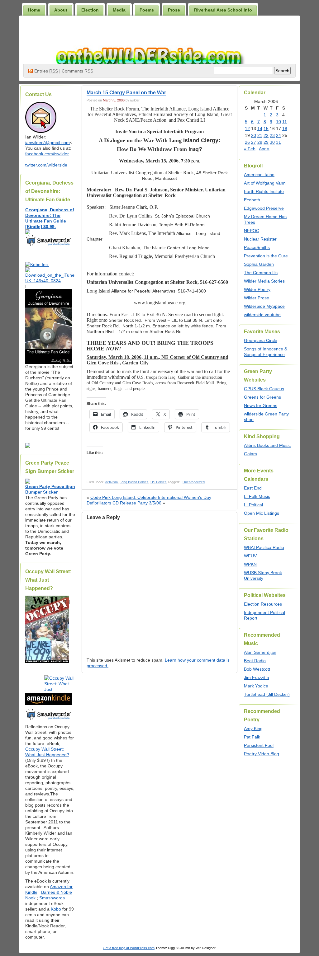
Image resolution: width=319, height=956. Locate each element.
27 (253, 142)
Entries (46, 70)
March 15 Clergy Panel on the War (126, 92)
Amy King (253, 728)
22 (266, 135)
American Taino (259, 174)
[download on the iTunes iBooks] (50, 280)
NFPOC (251, 230)
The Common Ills (261, 272)
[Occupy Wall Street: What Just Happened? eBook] (48, 719)
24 (278, 135)
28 (259, 142)
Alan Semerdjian (260, 652)
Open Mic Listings (261, 513)
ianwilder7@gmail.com (47, 142)
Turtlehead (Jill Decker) (267, 694)
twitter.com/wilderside (46, 164)
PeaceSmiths (257, 247)
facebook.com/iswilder (47, 153)
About (60, 9)
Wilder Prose (256, 297)
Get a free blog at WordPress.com (129, 948)
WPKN (250, 564)
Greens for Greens (262, 397)
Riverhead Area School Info (223, 9)
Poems (147, 9)
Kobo (56, 909)
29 (266, 142)
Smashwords (52, 897)
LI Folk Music (257, 496)
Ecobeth (252, 199)
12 (247, 128)
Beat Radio (255, 660)
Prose (174, 9)
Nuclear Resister (260, 239)
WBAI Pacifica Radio (264, 547)
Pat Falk (252, 736)
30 (272, 142)
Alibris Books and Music (267, 445)
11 (284, 121)
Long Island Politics (134, 482)
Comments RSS (77, 70)
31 (278, 142)
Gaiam (250, 453)
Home (34, 9)
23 (272, 135)
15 (266, 128)
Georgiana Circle (260, 340)
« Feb (249, 148)
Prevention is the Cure (266, 255)
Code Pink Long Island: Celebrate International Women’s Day (150, 497)
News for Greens (260, 405)
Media (119, 9)
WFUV (250, 555)
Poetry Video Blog (261, 753)
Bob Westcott (257, 669)
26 (247, 142)
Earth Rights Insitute (264, 191)
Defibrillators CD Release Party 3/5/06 (124, 502)
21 (259, 135)
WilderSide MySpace (264, 306)
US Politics (158, 482)
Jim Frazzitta (256, 677)
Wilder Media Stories (264, 281)
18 (284, 128)
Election (90, 9)
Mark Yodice (256, 685)
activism (111, 482)
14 (259, 128)
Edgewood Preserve (264, 208)
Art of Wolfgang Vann (265, 182)
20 (253, 135)
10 (278, 121)
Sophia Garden (259, 264)
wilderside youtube (262, 314)
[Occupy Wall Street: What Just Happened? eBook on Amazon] (48, 703)
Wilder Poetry (257, 289)
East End (253, 487)
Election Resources (263, 604)
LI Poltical (253, 504)
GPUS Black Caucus (264, 388)
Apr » (264, 148)
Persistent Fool (259, 745)
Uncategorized (194, 482)
